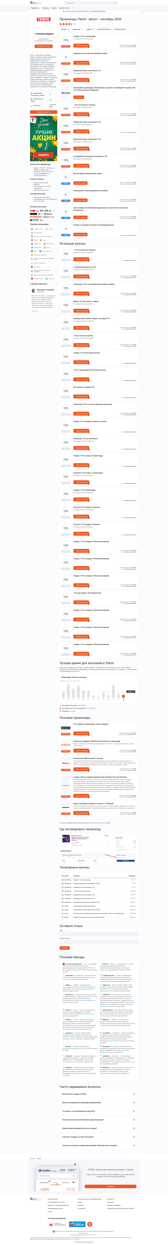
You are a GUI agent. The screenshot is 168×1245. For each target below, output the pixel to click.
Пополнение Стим (47, 251)
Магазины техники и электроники (43, 236)
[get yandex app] (90, 1224)
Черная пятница (38, 278)
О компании (81, 1208)
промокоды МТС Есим (78, 970)
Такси (44, 240)
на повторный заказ (104, 29)
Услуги (50, 1211)
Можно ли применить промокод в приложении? (81, 1103)
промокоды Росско (87, 1014)
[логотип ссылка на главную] (35, 3)
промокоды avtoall (69, 1029)
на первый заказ (120, 29)
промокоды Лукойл (106, 981)
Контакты (110, 1199)
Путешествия (37, 247)
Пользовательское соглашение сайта (90, 1199)
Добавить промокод (43, 112)
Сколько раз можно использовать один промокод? (83, 1120)
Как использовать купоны (56, 1202)
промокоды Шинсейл (106, 1073)
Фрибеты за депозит (39, 263)
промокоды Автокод (69, 1062)
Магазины (45, 8)
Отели (48, 247)
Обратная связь (53, 1199)
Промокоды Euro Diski (115, 1041)
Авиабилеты (37, 244)
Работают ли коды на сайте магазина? (78, 1137)
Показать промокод (82, 45)
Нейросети (52, 278)
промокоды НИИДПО (87, 989)
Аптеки (51, 229)
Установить (79, 97)
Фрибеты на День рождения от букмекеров (42, 271)
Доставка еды (38, 232)
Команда (80, 1205)
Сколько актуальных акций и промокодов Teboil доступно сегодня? (89, 1145)
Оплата (80, 1202)
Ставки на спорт (38, 229)
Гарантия (110, 1202)
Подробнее (110, 1186)
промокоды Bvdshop (77, 1073)
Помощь (54, 8)
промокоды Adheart (106, 991)
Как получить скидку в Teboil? (74, 1094)
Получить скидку (80, 183)
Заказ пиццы (50, 244)
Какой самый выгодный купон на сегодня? (79, 1128)
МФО (35, 251)
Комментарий (65, 938)
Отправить (64, 948)
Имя (61, 930)
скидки (89, 29)
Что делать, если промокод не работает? (79, 1111)
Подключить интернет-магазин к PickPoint (120, 1208)
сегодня (65, 29)
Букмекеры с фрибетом (40, 255)
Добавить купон (64, 8)
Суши (35, 240)
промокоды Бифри (106, 970)
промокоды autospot (69, 1039)
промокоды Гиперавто (87, 1000)
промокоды (77, 29)
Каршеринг (37, 267)
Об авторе (35, 311)
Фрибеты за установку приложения (44, 275)
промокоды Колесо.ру (78, 1048)
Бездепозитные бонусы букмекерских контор (44, 259)
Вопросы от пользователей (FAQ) (58, 1205)
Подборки (34, 8)
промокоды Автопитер (127, 1062)
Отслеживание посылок (55, 1208)
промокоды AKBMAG (106, 1025)
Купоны (32, 1158)
